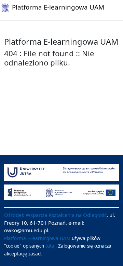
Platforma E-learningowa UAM (37, 238)
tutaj (50, 246)
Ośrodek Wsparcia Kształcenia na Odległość (55, 214)
